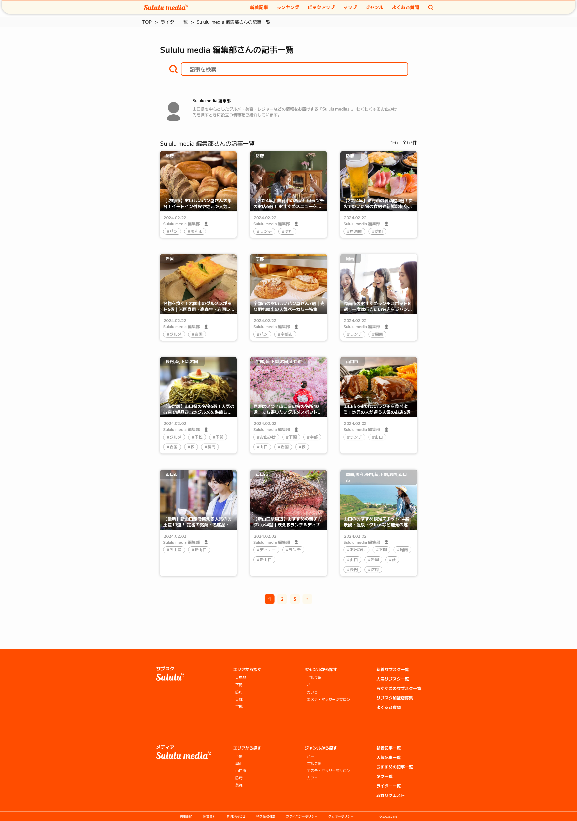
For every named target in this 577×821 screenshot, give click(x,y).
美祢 (239, 699)
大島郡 (240, 677)
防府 (239, 692)
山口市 (240, 770)
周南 (239, 763)
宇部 (239, 706)
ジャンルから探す (321, 669)
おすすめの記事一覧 (394, 767)
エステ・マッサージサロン (328, 699)
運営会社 (209, 816)
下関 (239, 684)
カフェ (312, 692)
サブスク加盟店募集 (394, 698)
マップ (350, 7)
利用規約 (186, 816)
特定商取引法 (265, 816)
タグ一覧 (384, 776)
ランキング (288, 7)
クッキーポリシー (341, 816)
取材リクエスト (390, 795)
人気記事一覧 (388, 757)
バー (310, 684)
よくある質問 (405, 7)
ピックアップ (321, 7)
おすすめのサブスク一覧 (398, 688)
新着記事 (259, 7)
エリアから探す (247, 669)
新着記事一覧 (388, 748)
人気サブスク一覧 (392, 679)
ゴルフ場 (314, 677)
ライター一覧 (174, 22)
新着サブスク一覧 (392, 669)
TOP (147, 22)
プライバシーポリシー (302, 816)
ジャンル (374, 7)
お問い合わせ (236, 816)
